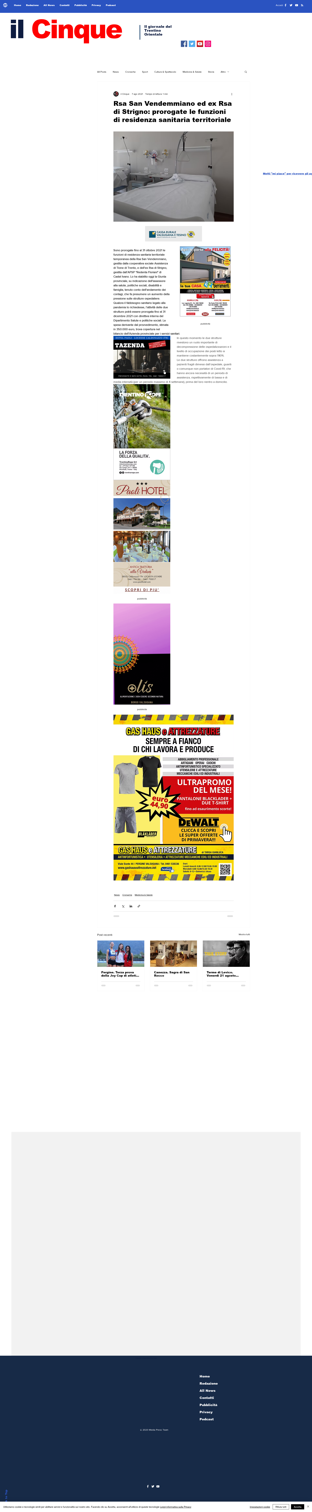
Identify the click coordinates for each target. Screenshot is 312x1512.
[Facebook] (184, 44)
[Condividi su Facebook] (115, 906)
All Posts (101, 71)
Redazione (209, 1383)
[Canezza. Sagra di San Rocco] (173, 954)
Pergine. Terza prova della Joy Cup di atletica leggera (120, 974)
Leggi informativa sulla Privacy (175, 1506)
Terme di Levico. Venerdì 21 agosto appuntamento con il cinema (223, 974)
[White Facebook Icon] (148, 1486)
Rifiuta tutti (280, 1506)
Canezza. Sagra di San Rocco (171, 974)
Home (205, 1376)
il (65, 29)
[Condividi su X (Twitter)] (122, 906)
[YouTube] (200, 44)
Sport (145, 71)
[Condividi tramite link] (138, 906)
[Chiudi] (308, 1506)
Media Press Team (158, 1429)
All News (207, 1390)
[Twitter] (192, 44)
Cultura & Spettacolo (165, 71)
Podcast (207, 1419)
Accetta (297, 1506)
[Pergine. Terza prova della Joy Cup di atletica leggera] (120, 954)
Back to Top (6, 1498)
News (116, 71)
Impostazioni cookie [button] (260, 1506)
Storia (211, 71)
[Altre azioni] (232, 94)
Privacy (206, 1412)
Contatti (207, 1398)
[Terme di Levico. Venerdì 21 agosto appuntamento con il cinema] (226, 954)
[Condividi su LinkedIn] (130, 906)
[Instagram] (208, 44)
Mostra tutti (244, 934)
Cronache (130, 71)
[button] (245, 71)
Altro (223, 71)
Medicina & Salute (192, 71)
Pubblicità (208, 1405)
